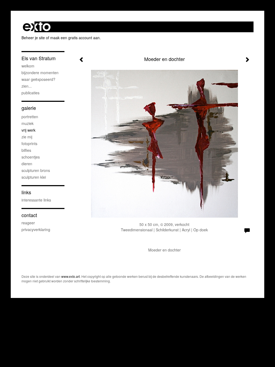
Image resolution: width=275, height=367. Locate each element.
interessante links (36, 200)
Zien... (26, 86)
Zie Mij (26, 136)
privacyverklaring (35, 229)
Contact (29, 215)
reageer (28, 222)
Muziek (27, 123)
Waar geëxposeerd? (38, 79)
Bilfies (26, 150)
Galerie (28, 108)
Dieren (26, 163)
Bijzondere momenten (40, 72)
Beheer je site (33, 37)
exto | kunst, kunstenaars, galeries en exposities (36, 26)
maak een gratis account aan (75, 37)
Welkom (27, 66)
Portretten (29, 116)
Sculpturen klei (33, 177)
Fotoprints (29, 143)
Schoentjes (30, 157)
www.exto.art (70, 276)
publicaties (30, 92)
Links (26, 192)
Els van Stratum (38, 58)
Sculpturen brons (35, 170)
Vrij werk (28, 130)
